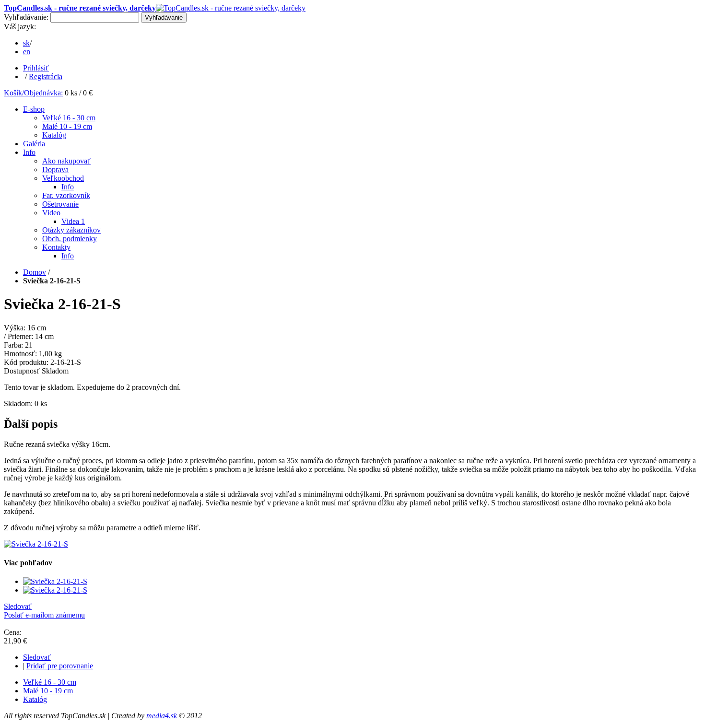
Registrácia (45, 76)
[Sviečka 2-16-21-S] (36, 544)
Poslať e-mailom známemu (44, 615)
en (26, 51)
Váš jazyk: (20, 27)
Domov (34, 272)
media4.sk (161, 716)
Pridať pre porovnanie (59, 666)
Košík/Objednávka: (33, 93)
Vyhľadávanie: (26, 17)
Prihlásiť (36, 68)
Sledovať (18, 606)
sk (26, 43)
